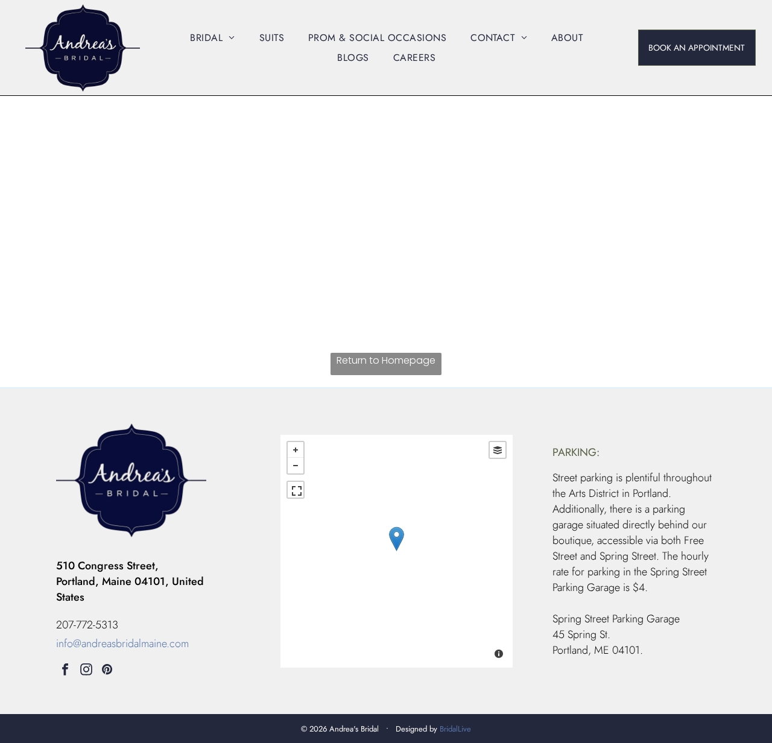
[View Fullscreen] (295, 490)
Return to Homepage (386, 360)
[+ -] (396, 551)
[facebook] (65, 670)
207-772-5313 (87, 625)
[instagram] (86, 670)
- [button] (295, 465)
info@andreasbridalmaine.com (122, 643)
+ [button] (295, 450)
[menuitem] (212, 37)
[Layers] (497, 450)
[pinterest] (107, 670)
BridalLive (455, 729)
